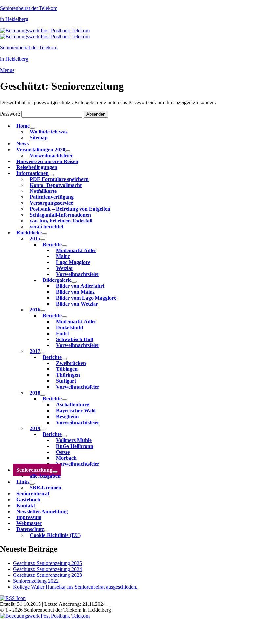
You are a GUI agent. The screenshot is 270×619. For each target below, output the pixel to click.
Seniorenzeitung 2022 (36, 581)
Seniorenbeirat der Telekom (28, 8)
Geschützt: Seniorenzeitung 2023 (47, 575)
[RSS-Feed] (13, 598)
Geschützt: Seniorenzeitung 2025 (47, 563)
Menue (7, 70)
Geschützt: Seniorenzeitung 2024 (47, 569)
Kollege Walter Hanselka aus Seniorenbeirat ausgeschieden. (75, 587)
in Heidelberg (14, 19)
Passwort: (10, 114)
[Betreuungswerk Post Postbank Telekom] (45, 30)
